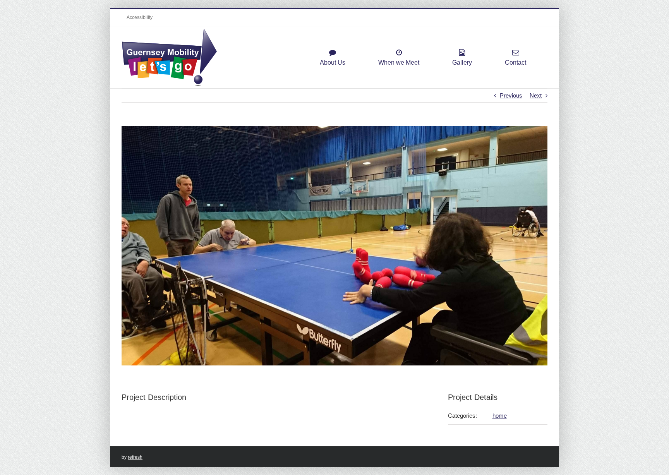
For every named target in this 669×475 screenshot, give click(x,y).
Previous (511, 95)
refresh (135, 457)
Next (536, 95)
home (499, 415)
